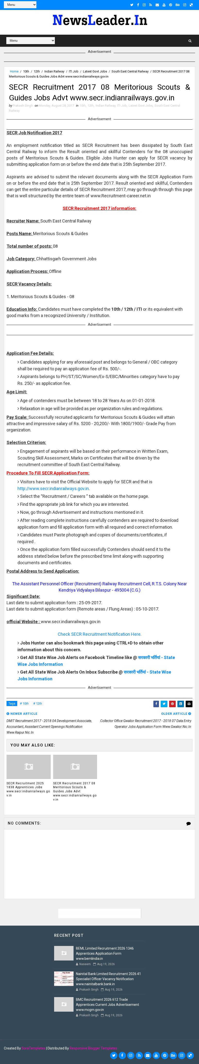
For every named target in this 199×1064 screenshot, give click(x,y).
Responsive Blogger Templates (93, 1048)
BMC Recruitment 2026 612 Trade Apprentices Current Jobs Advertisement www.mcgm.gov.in (107, 1005)
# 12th (37, 703)
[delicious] (191, 4)
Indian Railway (54, 71)
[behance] (177, 4)
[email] (157, 4)
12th (37, 71)
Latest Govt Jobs (95, 71)
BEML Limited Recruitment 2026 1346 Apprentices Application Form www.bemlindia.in (105, 953)
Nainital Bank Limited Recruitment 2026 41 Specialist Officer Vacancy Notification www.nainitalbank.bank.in (108, 979)
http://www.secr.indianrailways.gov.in (53, 488)
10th (26, 71)
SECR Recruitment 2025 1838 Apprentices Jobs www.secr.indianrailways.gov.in (28, 789)
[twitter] (132, 4)
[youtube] (164, 4)
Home (14, 71)
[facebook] (138, 4)
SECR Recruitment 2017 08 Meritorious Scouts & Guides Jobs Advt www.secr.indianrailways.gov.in (75, 791)
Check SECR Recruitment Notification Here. (99, 634)
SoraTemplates (33, 1048)
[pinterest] (170, 4)
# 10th (24, 703)
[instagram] (144, 4)
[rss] (150, 4)
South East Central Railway (130, 71)
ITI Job (73, 71)
